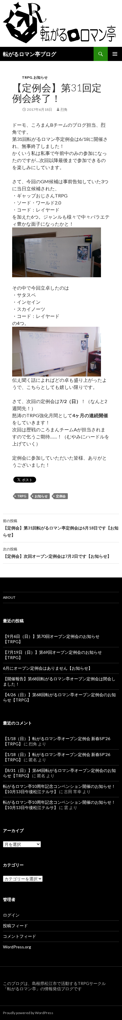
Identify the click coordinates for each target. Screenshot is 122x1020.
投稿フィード (15, 925)
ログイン (11, 914)
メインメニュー (115, 54)
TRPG (27, 77)
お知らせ (40, 77)
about (9, 597)
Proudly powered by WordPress (28, 1013)
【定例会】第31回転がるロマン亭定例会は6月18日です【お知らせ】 (60, 528)
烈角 (64, 109)
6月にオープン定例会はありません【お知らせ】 (47, 668)
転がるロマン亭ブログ (29, 54)
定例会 (61, 496)
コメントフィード (19, 936)
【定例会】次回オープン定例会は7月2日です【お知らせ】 (57, 553)
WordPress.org (17, 946)
